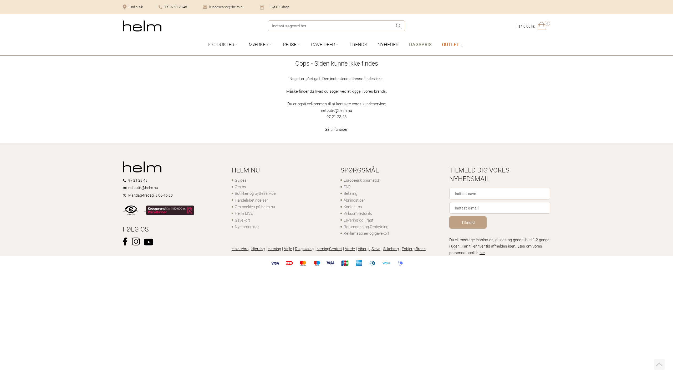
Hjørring (258, 248)
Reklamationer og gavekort (366, 233)
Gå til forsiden (336, 129)
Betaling (350, 193)
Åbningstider (354, 200)
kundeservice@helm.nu (226, 6)
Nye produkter (247, 226)
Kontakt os (353, 206)
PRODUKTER (221, 44)
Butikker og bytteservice (255, 193)
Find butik (136, 6)
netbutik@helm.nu (143, 187)
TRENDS (358, 44)
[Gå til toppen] (659, 364)
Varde (350, 248)
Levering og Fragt (358, 220)
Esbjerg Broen (414, 248)
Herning (274, 248)
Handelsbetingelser (251, 200)
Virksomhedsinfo (358, 213)
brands (380, 91)
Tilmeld (468, 222)
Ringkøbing (304, 248)
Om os (240, 186)
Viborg (364, 248)
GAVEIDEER (323, 44)
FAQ (347, 186)
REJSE (290, 44)
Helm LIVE (244, 213)
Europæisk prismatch (362, 180)
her (482, 252)
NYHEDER (388, 44)
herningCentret (329, 248)
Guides (241, 180)
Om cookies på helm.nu (255, 206)
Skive (375, 248)
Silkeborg (391, 248)
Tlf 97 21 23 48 (175, 6)
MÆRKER (258, 44)
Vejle (288, 248)
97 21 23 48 (137, 180)
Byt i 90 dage (280, 6)
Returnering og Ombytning (366, 226)
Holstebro (240, 248)
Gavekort (242, 220)
